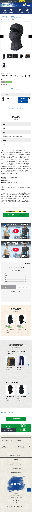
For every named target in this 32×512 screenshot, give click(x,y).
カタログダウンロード (7, 440)
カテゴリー (11, 12)
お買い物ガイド (20, 447)
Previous (1, 36)
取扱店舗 (19, 440)
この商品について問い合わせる (16, 108)
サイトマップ (16, 502)
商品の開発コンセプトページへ (16, 215)
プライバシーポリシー (16, 495)
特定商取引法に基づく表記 (16, 497)
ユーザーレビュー (7, 287)
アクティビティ (19, 12)
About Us (16, 493)
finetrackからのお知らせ (16, 455)
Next (30, 36)
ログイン (27, 12)
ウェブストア (4, 16)
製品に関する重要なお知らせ (16, 464)
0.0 (22, 267)
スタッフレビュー (22, 287)
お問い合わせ (16, 500)
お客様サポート (5, 447)
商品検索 (5, 12)
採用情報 (16, 459)
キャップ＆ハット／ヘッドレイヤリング (12, 17)
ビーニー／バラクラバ (8, 19)
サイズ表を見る (17, 89)
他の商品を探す (17, 418)
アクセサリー (12, 16)
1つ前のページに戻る (7, 412)
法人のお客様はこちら (16, 472)
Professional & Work (16, 468)
